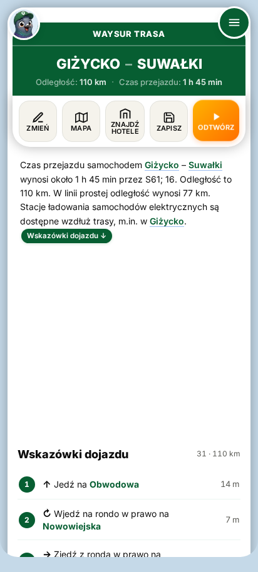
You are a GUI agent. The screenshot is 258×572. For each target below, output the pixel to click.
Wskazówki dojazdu (66, 235)
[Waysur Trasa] (24, 24)
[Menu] (234, 22)
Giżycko (162, 164)
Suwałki (205, 164)
